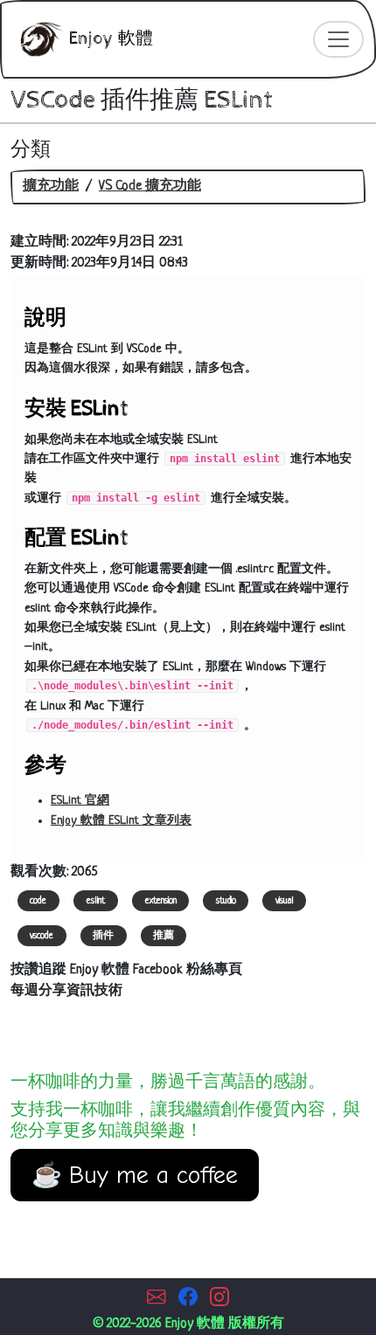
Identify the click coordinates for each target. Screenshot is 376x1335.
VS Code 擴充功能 (150, 186)
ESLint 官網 (80, 800)
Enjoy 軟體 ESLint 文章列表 (121, 820)
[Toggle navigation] (338, 39)
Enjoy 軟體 (109, 39)
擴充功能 (51, 186)
